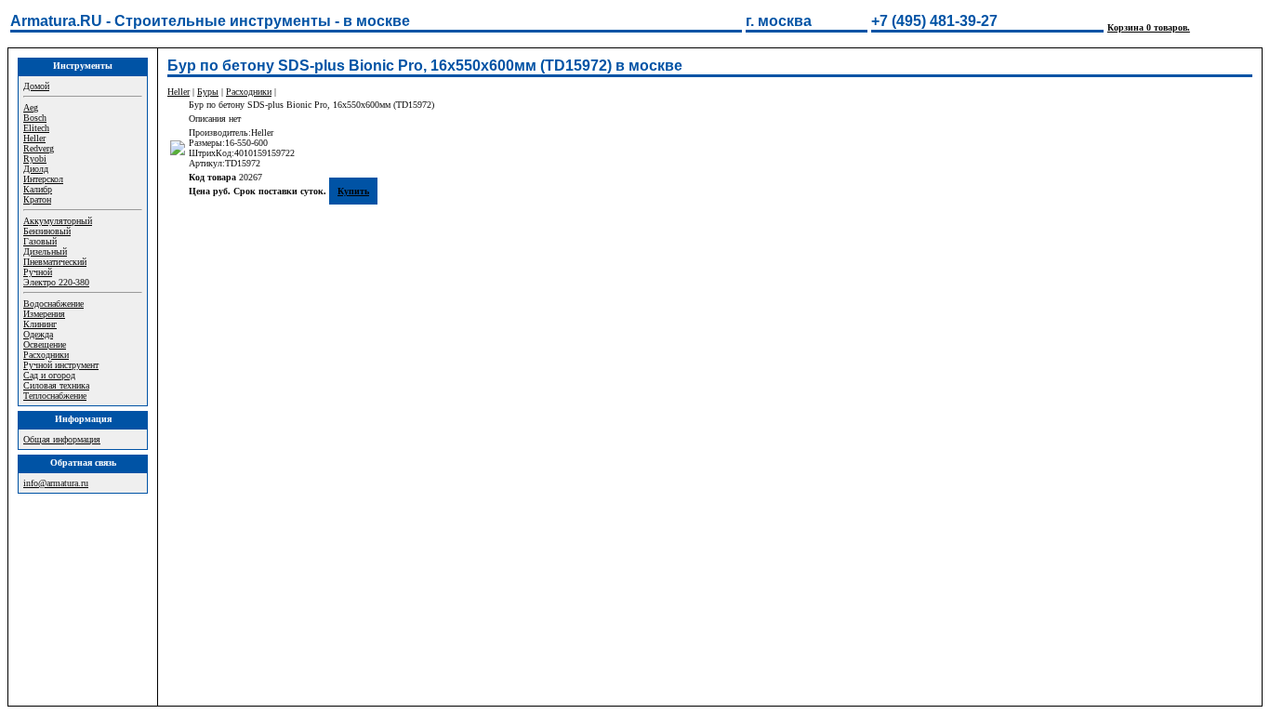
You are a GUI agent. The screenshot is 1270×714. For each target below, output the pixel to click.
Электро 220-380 (56, 282)
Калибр (37, 189)
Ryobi (34, 158)
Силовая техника (56, 385)
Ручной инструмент (61, 365)
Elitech (36, 128)
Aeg (30, 107)
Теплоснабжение (54, 395)
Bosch (34, 117)
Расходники (46, 355)
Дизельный (45, 251)
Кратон (37, 199)
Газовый (40, 241)
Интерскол (43, 179)
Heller (34, 138)
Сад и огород (49, 375)
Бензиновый (47, 231)
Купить (353, 191)
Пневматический (54, 262)
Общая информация (61, 439)
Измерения (44, 314)
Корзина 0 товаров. (1148, 27)
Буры (207, 91)
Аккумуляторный (57, 221)
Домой (36, 86)
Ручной (37, 272)
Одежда (38, 334)
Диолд (35, 169)
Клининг (40, 324)
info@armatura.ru (55, 483)
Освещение (44, 344)
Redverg (38, 148)
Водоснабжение (53, 303)
